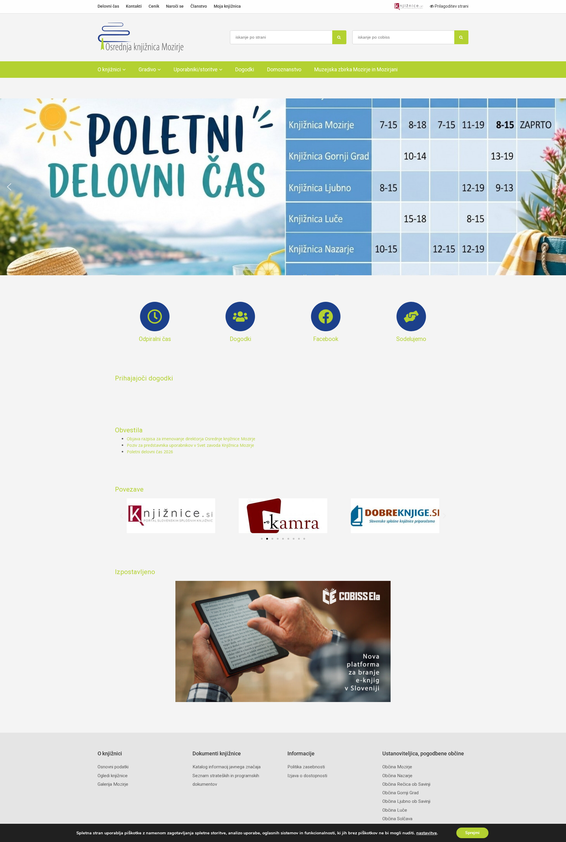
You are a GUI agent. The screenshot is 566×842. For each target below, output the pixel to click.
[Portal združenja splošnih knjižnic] (408, 6)
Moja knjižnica (227, 6)
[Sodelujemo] (411, 316)
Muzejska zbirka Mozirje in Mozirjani (356, 69)
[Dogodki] (240, 316)
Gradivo (147, 69)
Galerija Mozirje (113, 784)
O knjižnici (109, 69)
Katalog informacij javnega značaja (226, 767)
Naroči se (175, 6)
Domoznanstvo (284, 69)
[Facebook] (325, 316)
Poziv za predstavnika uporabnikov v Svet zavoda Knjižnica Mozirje (190, 445)
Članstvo (198, 6)
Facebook (325, 339)
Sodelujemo (411, 339)
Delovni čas (108, 6)
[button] (283, 186)
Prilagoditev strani (451, 6)
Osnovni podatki (113, 767)
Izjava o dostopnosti (307, 775)
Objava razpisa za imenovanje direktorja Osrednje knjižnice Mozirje (191, 438)
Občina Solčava (397, 818)
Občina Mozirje (397, 767)
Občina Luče (394, 810)
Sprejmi (472, 833)
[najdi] (339, 37)
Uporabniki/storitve (196, 69)
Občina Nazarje (397, 775)
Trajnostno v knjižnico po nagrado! (283, 187)
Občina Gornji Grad (400, 792)
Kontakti (134, 6)
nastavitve (426, 833)
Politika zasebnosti (306, 767)
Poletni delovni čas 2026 (150, 451)
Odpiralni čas (155, 339)
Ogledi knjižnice (113, 775)
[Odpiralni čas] (155, 316)
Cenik (154, 6)
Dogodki (244, 69)
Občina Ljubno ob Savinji (406, 801)
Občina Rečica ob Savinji (406, 784)
